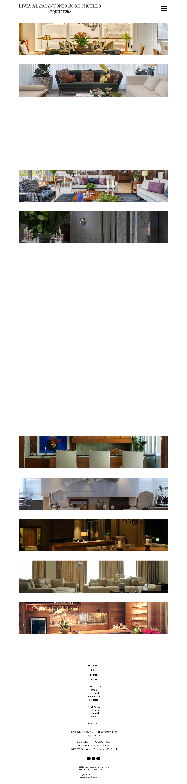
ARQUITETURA (94, 686)
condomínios (93, 696)
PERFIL (93, 670)
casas (94, 690)
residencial (93, 710)
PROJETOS (93, 665)
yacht (93, 716)
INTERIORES (93, 707)
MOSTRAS (93, 723)
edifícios (93, 700)
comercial (93, 693)
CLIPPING (93, 675)
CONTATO (93, 679)
